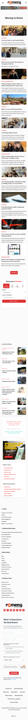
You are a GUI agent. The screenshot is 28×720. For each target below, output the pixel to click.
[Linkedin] (11, 610)
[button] (14, 272)
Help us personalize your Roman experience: (11, 644)
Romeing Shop (19, 695)
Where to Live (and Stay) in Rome (11, 109)
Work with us (8, 695)
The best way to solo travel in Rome (12, 40)
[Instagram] (17, 610)
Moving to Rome (5, 154)
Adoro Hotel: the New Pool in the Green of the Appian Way (8, 412)
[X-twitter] (8, 610)
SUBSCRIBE (14, 673)
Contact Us (8, 688)
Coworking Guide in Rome (9, 132)
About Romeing (18, 688)
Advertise (6, 692)
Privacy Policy (13, 679)
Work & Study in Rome (7, 81)
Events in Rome (6, 379)
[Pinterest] (14, 610)
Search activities (13, 301)
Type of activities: (7, 295)
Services (22, 692)
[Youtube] (20, 610)
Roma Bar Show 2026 (8, 381)
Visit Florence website (14, 698)
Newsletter (14, 692)
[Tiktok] (23, 610)
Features (3, 37)
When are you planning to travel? (12, 656)
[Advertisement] (14, 324)
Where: (4, 289)
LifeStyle (5, 408)
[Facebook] (4, 610)
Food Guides (6, 399)
